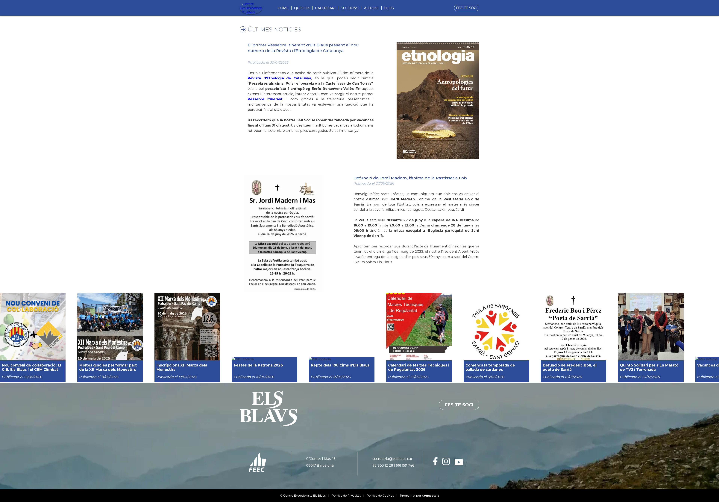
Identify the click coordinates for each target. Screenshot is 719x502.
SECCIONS (349, 8)
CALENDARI (325, 8)
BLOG (389, 8)
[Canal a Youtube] (459, 464)
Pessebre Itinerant (265, 99)
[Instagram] (446, 464)
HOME (283, 8)
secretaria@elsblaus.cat (392, 459)
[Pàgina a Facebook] (435, 464)
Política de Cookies (380, 495)
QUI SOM (302, 8)
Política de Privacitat (346, 495)
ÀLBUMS (371, 8)
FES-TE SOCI (466, 8)
